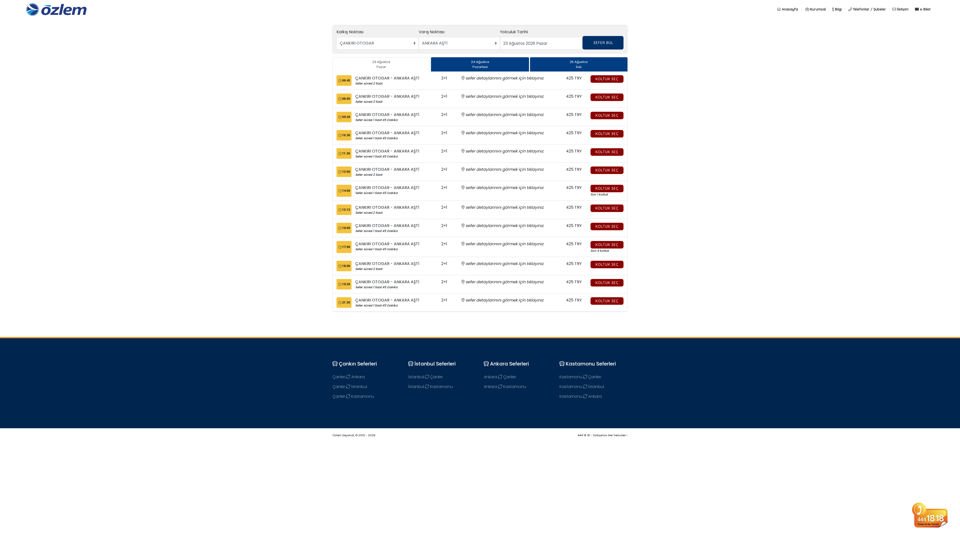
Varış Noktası (431, 32)
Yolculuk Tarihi (514, 32)
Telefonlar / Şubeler (869, 9)
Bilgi (838, 9)
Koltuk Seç (607, 79)
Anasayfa (789, 9)
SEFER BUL (603, 42)
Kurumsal (817, 9)
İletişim (902, 9)
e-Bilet (924, 9)
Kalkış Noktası (350, 32)
